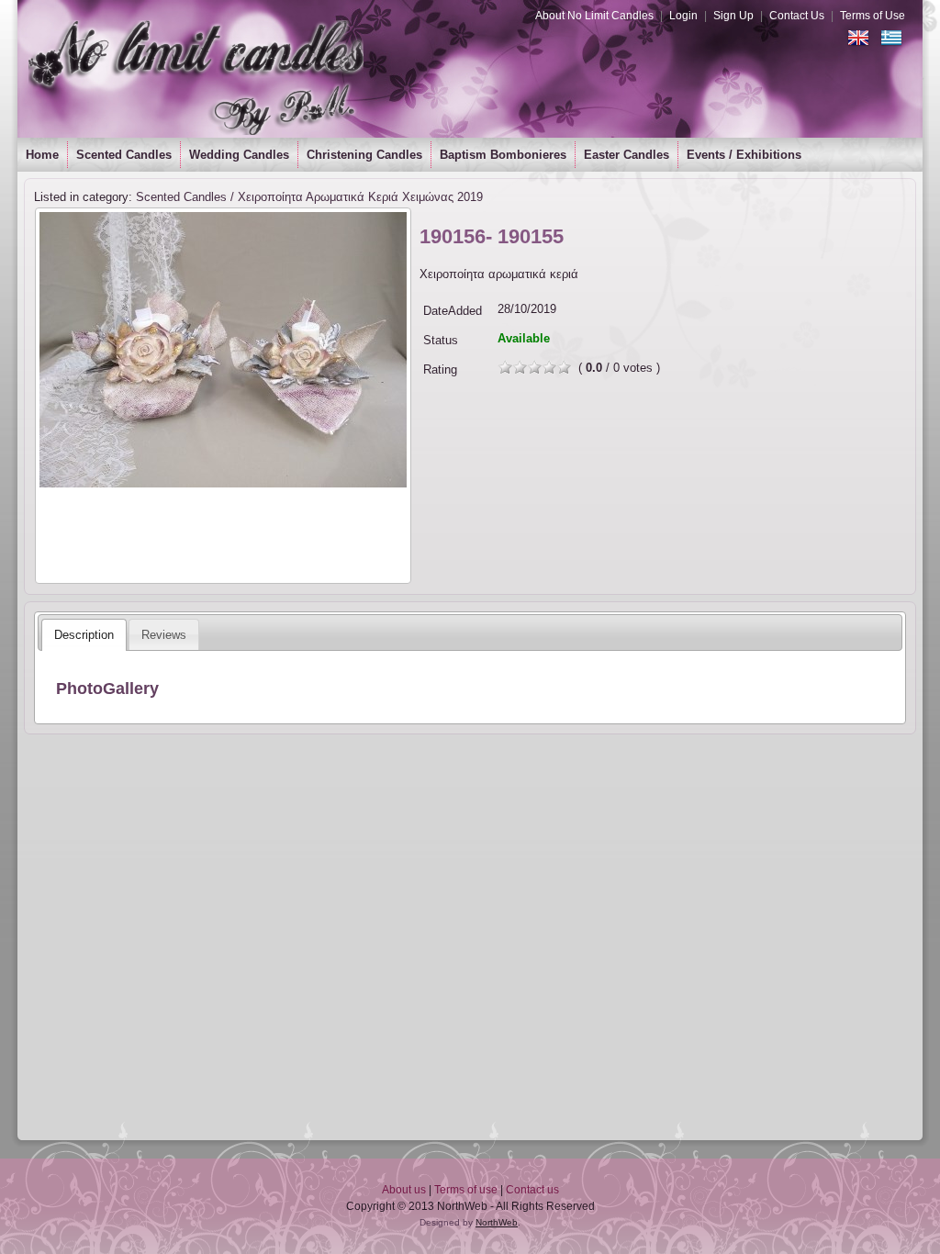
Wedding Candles (239, 155)
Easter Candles (626, 155)
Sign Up (733, 15)
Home (42, 155)
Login (683, 15)
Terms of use (466, 1189)
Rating (440, 369)
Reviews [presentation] (163, 635)
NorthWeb (497, 1222)
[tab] (84, 635)
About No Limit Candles (594, 15)
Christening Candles (364, 155)
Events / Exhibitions (744, 155)
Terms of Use (872, 15)
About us (404, 1189)
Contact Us (796, 15)
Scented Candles (124, 155)
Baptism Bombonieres (503, 155)
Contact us (532, 1189)
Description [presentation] (84, 635)
